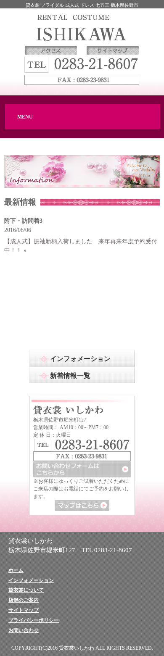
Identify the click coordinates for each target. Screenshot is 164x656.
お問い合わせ (23, 630)
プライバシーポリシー (33, 620)
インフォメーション (31, 580)
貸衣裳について (26, 590)
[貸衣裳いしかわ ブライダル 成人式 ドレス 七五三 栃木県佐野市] (82, 26)
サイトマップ (23, 610)
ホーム (16, 570)
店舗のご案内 (23, 600)
